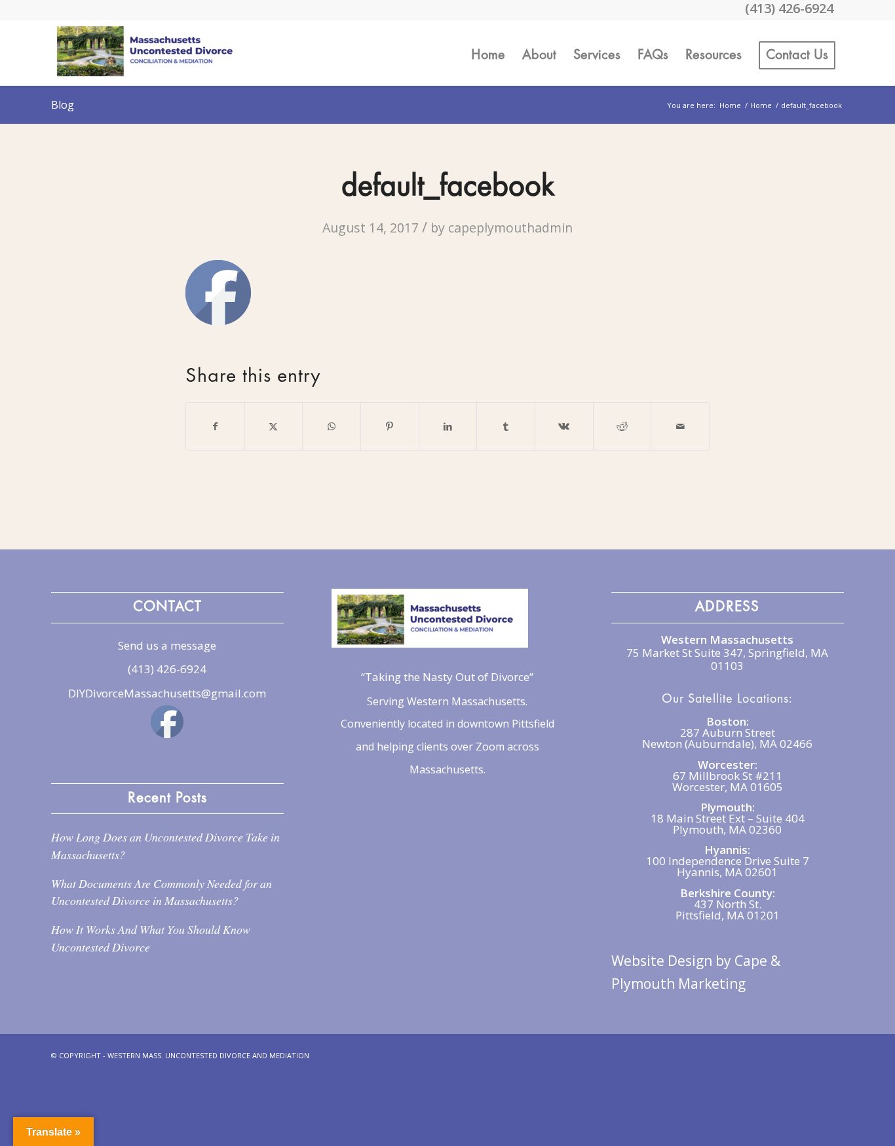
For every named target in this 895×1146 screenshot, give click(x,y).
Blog (62, 105)
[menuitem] (488, 53)
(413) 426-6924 (167, 668)
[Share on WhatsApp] (331, 426)
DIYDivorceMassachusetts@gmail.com (167, 693)
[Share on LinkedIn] (448, 426)
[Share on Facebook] (215, 426)
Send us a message (167, 645)
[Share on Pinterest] (390, 426)
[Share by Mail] (680, 426)
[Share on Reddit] (622, 426)
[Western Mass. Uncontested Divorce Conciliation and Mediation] (149, 53)
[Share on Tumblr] (506, 426)
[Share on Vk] (564, 426)
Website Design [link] (661, 961)
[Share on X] (274, 426)
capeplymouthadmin (510, 227)
